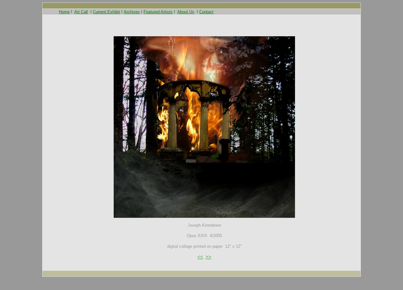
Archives (132, 11)
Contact (206, 11)
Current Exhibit (106, 11)
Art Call (81, 11)
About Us (185, 11)
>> (208, 256)
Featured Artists (158, 11)
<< (200, 256)
